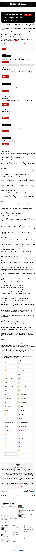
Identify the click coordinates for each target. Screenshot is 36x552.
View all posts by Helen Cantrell (18, 486)
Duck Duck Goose (16, 539)
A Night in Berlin (15, 532)
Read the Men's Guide (27, 15)
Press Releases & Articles (29, 527)
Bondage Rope (15, 536)
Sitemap (25, 538)
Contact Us (26, 531)
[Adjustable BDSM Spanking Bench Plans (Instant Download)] (20, 506)
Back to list (18, 495)
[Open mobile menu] (1, 1)
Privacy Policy (26, 533)
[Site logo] (18, 1)
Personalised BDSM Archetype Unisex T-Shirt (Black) (7, 529)
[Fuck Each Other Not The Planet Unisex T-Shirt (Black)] (20, 516)
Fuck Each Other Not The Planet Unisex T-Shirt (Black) (27, 515)
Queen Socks (15, 530)
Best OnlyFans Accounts (28, 529)
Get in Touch (16, 40)
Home (12, 6)
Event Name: (4, 43)
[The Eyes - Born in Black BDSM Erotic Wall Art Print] (2, 541)
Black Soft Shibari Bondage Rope (28, 510)
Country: (14, 43)
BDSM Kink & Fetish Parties (20, 6)
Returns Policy (26, 536)
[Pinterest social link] (30, 491)
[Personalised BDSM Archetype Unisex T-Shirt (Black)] (2, 529)
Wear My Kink (15, 534)
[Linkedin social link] (32, 491)
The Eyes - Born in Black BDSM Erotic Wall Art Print (7, 540)
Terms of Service (27, 535)
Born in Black (15, 537)
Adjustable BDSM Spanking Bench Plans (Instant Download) (28, 506)
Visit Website (5, 62)
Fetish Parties (4, 491)
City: (25, 43)
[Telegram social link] (34, 491)
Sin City (14, 541)
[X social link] (27, 491)
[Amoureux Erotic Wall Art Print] (2, 535)
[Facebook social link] (25, 491)
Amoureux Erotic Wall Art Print (7, 534)
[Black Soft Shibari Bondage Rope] (20, 511)
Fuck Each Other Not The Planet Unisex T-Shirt (17, 528)
